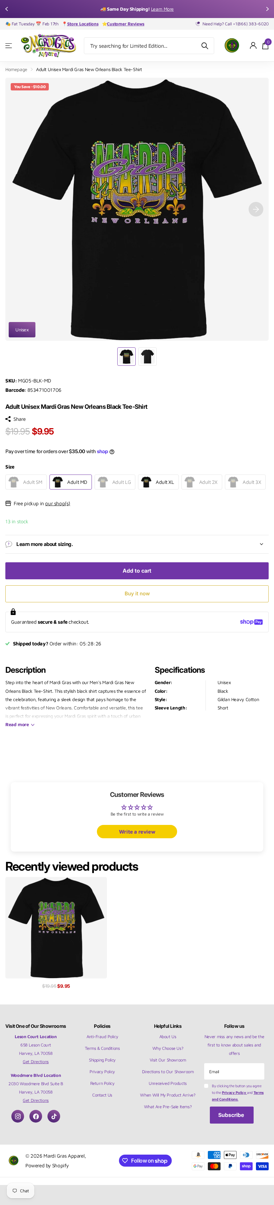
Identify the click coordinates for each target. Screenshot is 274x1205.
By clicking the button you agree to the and (238, 1092)
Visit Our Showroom (168, 1060)
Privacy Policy (102, 1071)
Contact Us (102, 1095)
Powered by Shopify (47, 1165)
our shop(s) (57, 503)
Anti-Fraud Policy (102, 1036)
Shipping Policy (102, 1060)
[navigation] (7, 9)
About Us (167, 1036)
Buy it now (137, 593)
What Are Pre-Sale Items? (168, 1106)
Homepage (16, 69)
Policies (102, 1026)
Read (17, 724)
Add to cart (137, 570)
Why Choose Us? (167, 1048)
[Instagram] (17, 1116)
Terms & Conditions (102, 1048)
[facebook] (35, 1116)
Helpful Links (168, 1026)
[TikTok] (53, 1116)
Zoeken (205, 45)
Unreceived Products (168, 1083)
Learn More (162, 9)
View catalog (9, 45)
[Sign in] (253, 45)
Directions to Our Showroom (168, 1071)
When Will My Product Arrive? (167, 1095)
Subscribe (231, 1115)
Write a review (137, 832)
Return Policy (102, 1083)
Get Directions (36, 1061)
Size (9, 467)
